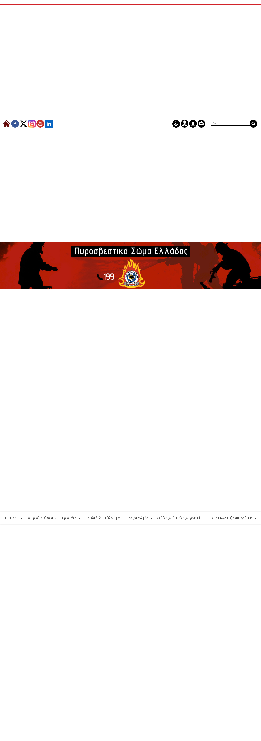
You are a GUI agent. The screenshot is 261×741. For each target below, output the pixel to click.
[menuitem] (13, 517)
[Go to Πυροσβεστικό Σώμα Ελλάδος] (130, 265)
